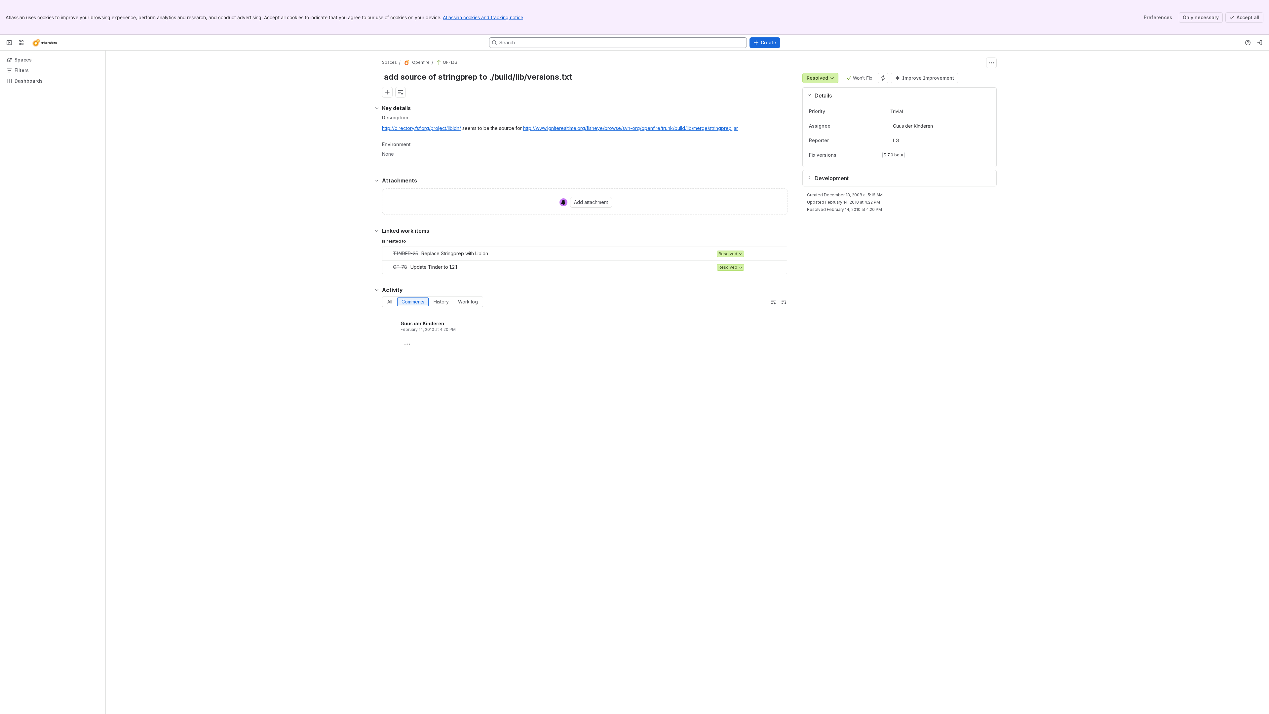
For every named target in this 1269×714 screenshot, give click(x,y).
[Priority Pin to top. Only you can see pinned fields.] (839, 111)
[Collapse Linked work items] (377, 231)
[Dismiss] (139, 662)
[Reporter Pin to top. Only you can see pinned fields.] (843, 140)
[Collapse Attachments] (377, 180)
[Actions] (991, 63)
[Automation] (883, 78)
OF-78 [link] (400, 267)
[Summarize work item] (400, 92)
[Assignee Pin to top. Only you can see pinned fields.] (845, 126)
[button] (896, 95)
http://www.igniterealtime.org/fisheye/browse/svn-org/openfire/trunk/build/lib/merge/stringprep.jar (630, 128)
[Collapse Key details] (377, 108)
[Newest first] (784, 302)
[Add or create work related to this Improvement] (387, 92)
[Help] (1248, 42)
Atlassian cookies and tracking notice (483, 17)
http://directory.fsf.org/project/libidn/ (421, 128)
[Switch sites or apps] (21, 42)
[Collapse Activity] (377, 290)
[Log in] (1259, 42)
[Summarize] (773, 302)
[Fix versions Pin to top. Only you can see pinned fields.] (841, 155)
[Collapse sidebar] (9, 42)
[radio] (390, 302)
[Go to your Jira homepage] (44, 42)
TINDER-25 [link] (405, 253)
